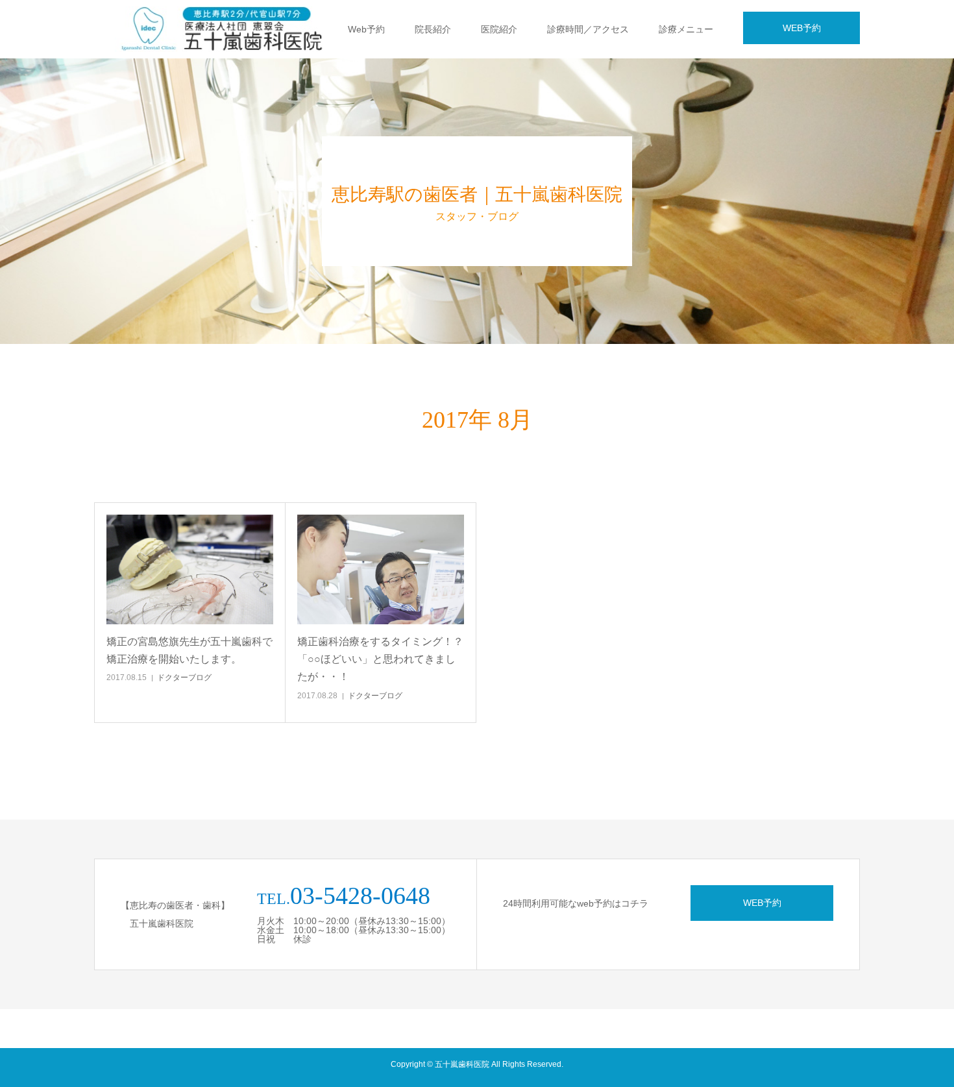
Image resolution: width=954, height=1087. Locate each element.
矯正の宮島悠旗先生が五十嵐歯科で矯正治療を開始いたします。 (189, 650)
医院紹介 (499, 29)
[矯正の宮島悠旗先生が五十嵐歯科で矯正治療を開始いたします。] (189, 569)
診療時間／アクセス (588, 29)
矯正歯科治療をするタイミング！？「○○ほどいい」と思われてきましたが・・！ (380, 659)
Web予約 (366, 29)
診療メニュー (686, 29)
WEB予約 (802, 28)
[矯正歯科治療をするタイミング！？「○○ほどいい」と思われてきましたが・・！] (380, 569)
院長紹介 (433, 29)
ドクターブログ (184, 677)
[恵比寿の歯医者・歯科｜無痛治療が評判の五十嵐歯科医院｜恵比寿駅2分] (240, 29)
